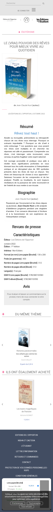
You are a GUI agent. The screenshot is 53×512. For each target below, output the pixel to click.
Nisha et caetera (26, 440)
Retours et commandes (26, 457)
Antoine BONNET (26, 415)
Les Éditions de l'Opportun (19, 114)
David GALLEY (26, 360)
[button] (20, 78)
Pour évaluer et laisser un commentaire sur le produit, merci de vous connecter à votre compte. (26, 297)
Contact (26, 462)
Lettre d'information (26, 451)
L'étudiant (26, 446)
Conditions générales (26, 476)
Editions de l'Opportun (26, 435)
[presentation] (2, 344)
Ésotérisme (27, 32)
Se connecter (23, 11)
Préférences (17, 503)
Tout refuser (26, 506)
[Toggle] (34, 10)
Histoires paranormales (27, 351)
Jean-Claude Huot (24, 105)
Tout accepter (35, 503)
